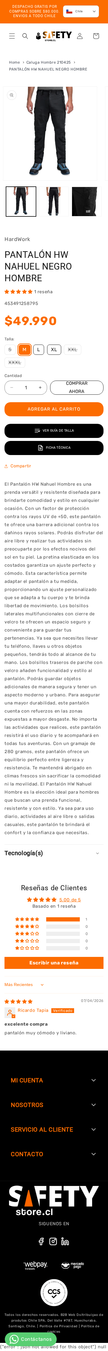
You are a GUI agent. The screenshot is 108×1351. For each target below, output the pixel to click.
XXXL (16, 363)
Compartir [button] (20, 466)
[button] (12, 36)
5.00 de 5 (70, 900)
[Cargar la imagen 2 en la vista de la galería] (54, 202)
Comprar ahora (77, 387)
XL (54, 349)
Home (14, 62)
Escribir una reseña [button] (53, 963)
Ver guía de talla (58, 431)
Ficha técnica (58, 448)
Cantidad (13, 375)
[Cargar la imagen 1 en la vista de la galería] (21, 202)
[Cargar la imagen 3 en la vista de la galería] (87, 202)
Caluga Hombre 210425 (49, 62)
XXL (74, 350)
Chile (79, 11)
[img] (18, 1001)
